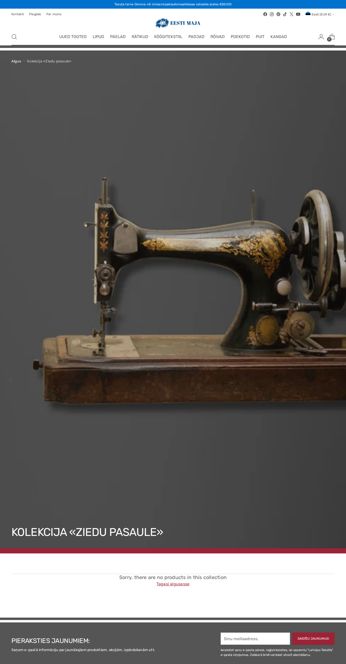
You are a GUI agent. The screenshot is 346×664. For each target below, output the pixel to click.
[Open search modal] (14, 37)
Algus (16, 61)
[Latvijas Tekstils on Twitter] (291, 14)
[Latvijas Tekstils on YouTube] (298, 14)
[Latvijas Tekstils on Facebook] (265, 14)
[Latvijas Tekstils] (173, 23)
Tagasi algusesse (173, 584)
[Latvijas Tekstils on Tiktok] (285, 14)
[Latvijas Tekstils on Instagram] (272, 14)
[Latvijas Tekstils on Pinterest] (278, 14)
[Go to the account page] (321, 37)
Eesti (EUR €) (321, 14)
